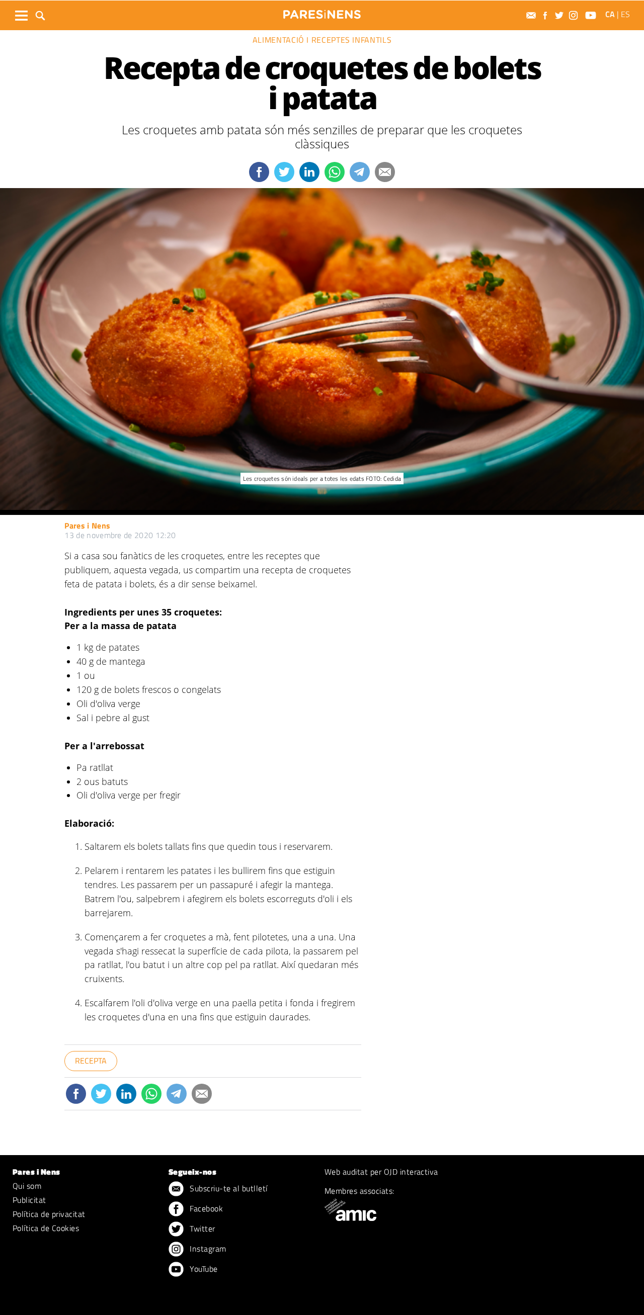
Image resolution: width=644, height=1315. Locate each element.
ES (625, 14)
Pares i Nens (87, 525)
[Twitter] (560, 15)
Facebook (205, 1208)
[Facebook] (546, 15)
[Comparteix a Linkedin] (309, 172)
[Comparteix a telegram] (360, 172)
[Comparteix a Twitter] (284, 172)
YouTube (203, 1269)
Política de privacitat (49, 1214)
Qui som (27, 1186)
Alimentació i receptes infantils (322, 40)
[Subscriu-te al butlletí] (532, 15)
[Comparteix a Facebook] (259, 172)
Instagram (207, 1249)
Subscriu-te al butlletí (228, 1188)
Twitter (201, 1228)
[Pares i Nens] (322, 14)
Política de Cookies (46, 1228)
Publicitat (29, 1200)
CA (610, 14)
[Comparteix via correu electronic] (385, 172)
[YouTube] (592, 15)
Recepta (91, 1061)
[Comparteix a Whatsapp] (335, 172)
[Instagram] (575, 15)
